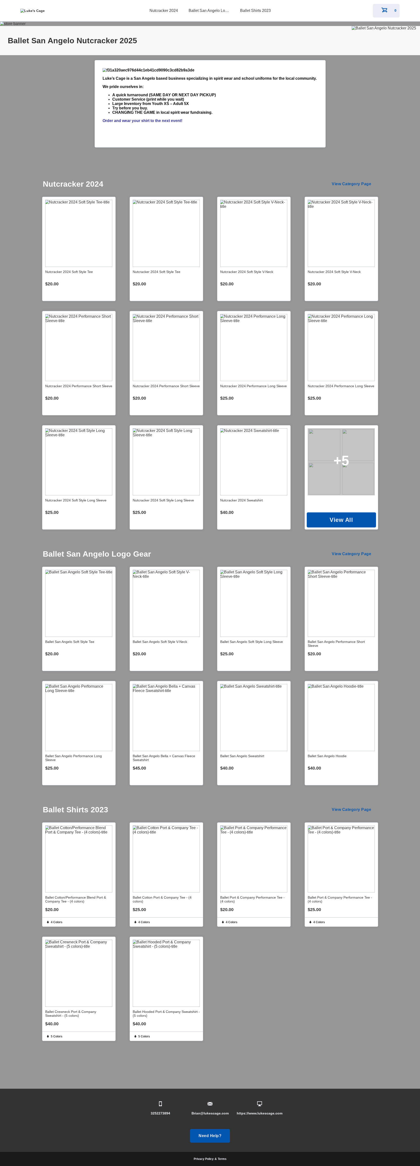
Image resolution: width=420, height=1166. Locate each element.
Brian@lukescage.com (210, 1113)
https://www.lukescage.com (259, 1113)
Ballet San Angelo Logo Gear (210, 11)
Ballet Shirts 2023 (255, 11)
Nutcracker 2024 (163, 11)
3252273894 (160, 1113)
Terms (222, 1159)
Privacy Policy (204, 1159)
